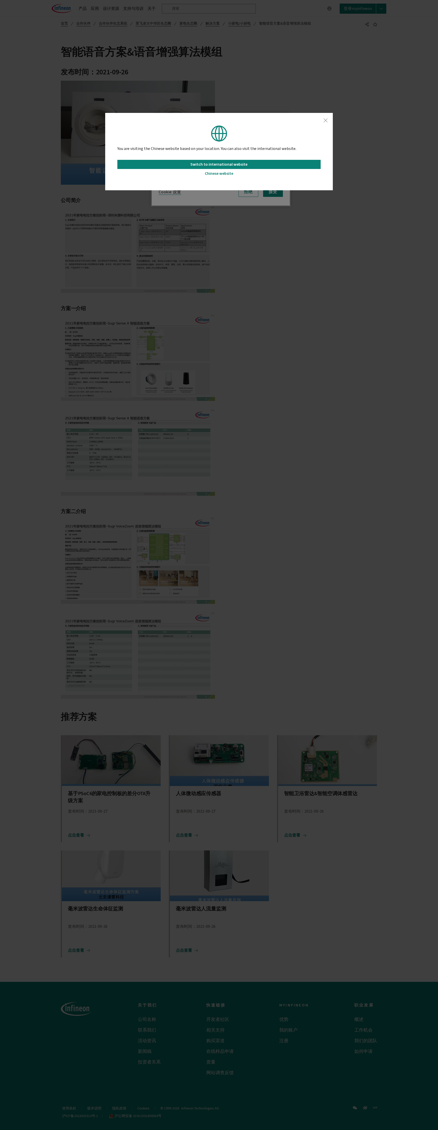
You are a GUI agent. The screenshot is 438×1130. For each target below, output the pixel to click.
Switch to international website (218, 164)
